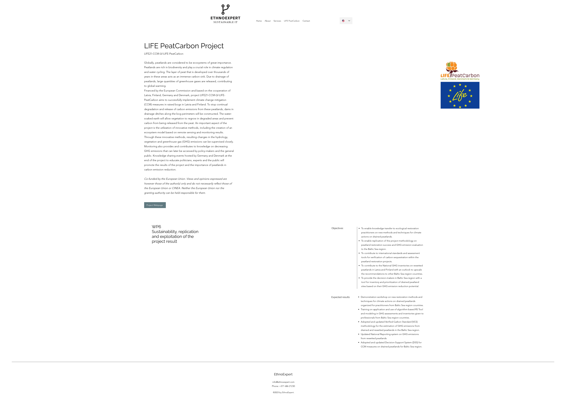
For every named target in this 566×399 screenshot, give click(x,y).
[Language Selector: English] (346, 20)
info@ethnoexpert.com (283, 382)
